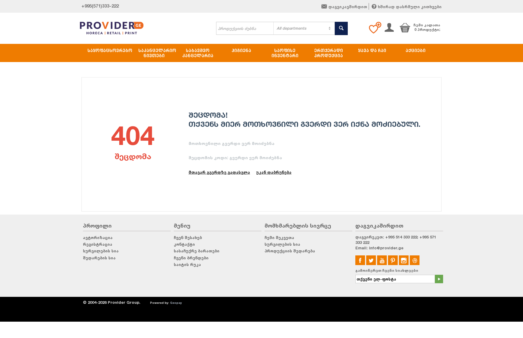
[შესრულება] (439, 279)
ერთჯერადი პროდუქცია (328, 53)
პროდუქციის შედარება (290, 250)
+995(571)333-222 (100, 6)
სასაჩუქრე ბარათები (196, 250)
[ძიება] (341, 28)
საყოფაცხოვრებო (109, 50)
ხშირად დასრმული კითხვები (410, 6)
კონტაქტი (184, 244)
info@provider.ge (386, 247)
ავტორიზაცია (98, 237)
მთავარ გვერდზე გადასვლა (219, 172)
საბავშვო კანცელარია (197, 53)
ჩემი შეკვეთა (279, 237)
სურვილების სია (101, 250)
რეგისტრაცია (97, 244)
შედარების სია (99, 257)
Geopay (176, 302)
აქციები (416, 50)
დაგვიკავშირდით (347, 6)
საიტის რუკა (187, 264)
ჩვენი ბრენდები (191, 257)
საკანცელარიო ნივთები (157, 53)
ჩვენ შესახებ (188, 237)
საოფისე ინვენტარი (284, 53)
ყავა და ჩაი (372, 50)
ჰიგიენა (241, 50)
